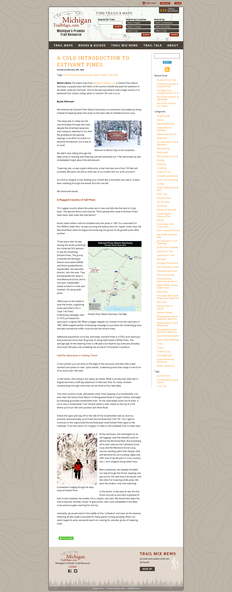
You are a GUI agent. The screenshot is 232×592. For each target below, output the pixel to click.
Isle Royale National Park (167, 235)
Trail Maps (63, 45)
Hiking (160, 220)
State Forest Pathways (168, 339)
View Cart (150, 3)
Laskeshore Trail (165, 255)
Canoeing (161, 168)
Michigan (161, 259)
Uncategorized (164, 355)
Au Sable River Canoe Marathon (167, 143)
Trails (160, 343)
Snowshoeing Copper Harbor (92, 74)
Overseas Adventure (167, 270)
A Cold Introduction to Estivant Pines (168, 85)
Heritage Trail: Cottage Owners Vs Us (168, 91)
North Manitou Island (168, 266)
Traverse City (163, 351)
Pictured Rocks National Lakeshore (167, 280)
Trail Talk (152, 45)
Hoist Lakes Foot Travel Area (165, 225)
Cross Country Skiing (167, 179)
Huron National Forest (168, 230)
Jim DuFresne (69, 74)
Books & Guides (92, 45)
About (172, 45)
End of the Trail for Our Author (166, 104)
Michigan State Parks (167, 263)
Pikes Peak (162, 291)
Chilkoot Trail (164, 171)
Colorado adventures (167, 175)
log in (178, 3)
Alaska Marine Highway (164, 129)
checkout (165, 3)
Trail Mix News (124, 45)
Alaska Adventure (165, 123)
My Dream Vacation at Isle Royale (168, 98)
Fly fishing (162, 205)
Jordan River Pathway (167, 247)
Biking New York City (167, 156)
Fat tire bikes (163, 201)
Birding (160, 160)
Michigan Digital (120, 588)
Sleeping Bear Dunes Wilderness (167, 324)
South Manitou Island (168, 335)
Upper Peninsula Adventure (165, 360)
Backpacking (163, 148)
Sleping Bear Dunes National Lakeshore (167, 330)
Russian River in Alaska (165, 307)
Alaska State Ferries (167, 134)
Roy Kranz (162, 302)
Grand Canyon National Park (164, 215)
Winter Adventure (166, 365)
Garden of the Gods (166, 209)
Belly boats (162, 152)
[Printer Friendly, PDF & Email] (66, 538)
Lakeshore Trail (165, 251)
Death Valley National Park (168, 189)
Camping (161, 164)
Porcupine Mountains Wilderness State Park (168, 297)
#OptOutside (163, 115)
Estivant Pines (164, 198)
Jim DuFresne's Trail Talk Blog (167, 242)
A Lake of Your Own (167, 79)
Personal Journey (165, 274)
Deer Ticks (162, 194)
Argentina (162, 138)
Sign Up (147, 568)
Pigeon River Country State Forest (167, 286)
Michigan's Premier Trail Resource (71, 32)
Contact (73, 566)
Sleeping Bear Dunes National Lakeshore (167, 317)
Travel (160, 347)
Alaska (160, 119)
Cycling (160, 183)
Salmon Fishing (164, 312)
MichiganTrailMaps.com (104, 83)
